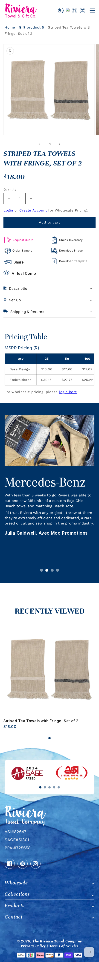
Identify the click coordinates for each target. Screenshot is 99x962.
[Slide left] (39, 144)
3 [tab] (52, 570)
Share (19, 262)
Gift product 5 (32, 27)
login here (68, 392)
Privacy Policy (33, 946)
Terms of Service (64, 946)
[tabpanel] (49, 487)
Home (10, 27)
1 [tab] (41, 570)
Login (8, 210)
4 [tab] (57, 570)
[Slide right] (60, 144)
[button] (92, 10)
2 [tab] (46, 570)
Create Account (33, 210)
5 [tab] (59, 787)
